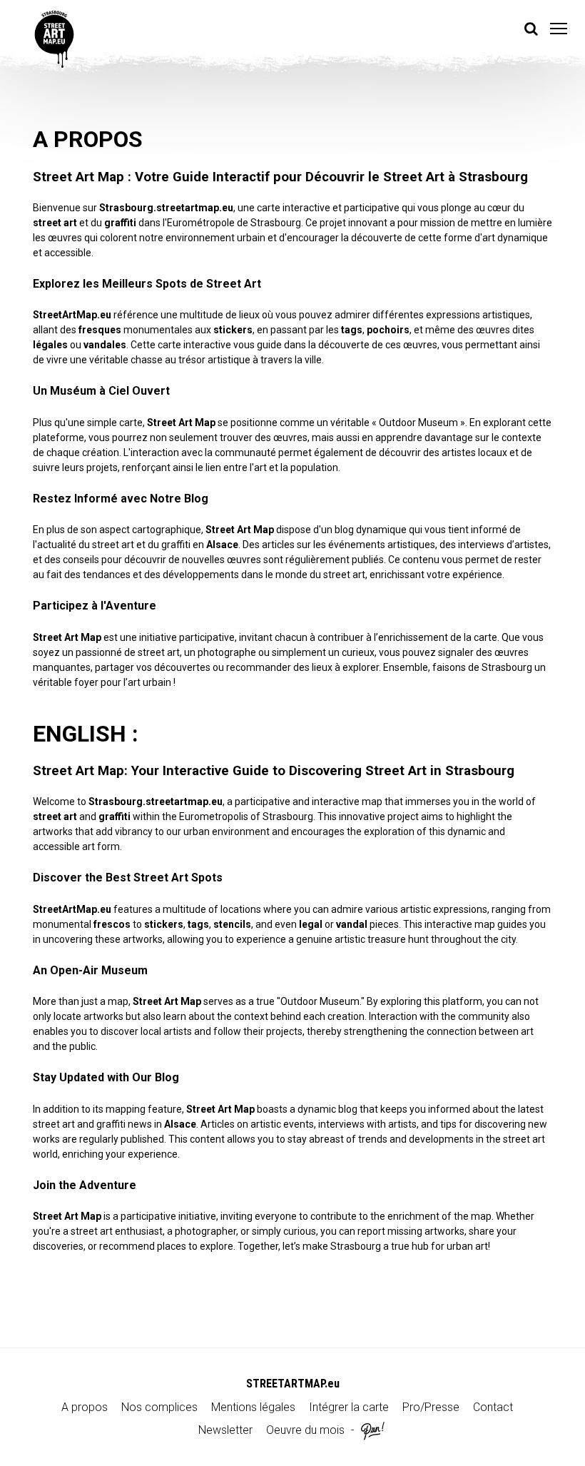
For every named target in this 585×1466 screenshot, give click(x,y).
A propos (84, 1407)
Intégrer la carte (349, 1407)
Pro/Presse (430, 1407)
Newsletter (225, 1430)
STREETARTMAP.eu (293, 1383)
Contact (493, 1407)
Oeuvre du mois (305, 1430)
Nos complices (159, 1407)
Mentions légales (253, 1407)
